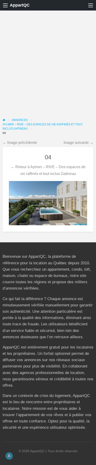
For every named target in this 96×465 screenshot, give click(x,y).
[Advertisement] (48, 61)
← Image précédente (20, 142)
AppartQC (20, 5)
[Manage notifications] (9, 456)
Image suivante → (78, 142)
